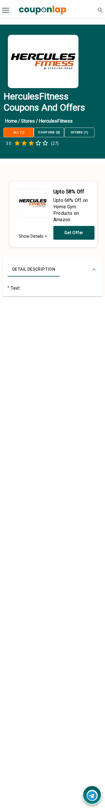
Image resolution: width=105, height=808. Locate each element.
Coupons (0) (49, 132)
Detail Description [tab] (33, 269)
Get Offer (73, 232)
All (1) (18, 132)
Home (11, 121)
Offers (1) (79, 132)
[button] (52, 269)
